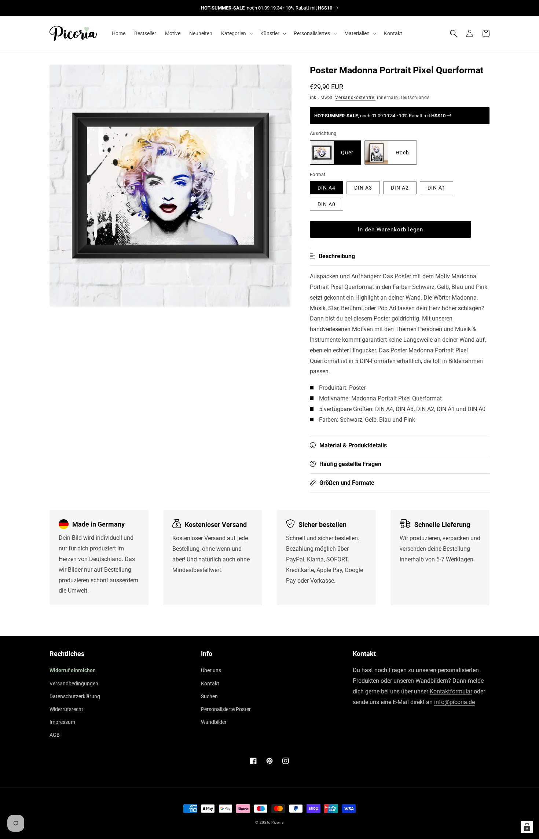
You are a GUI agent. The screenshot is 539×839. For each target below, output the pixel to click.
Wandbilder (214, 722)
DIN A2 (400, 188)
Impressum (62, 722)
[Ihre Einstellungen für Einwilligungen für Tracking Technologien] (527, 827)
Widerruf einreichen (73, 670)
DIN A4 (327, 188)
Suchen (209, 696)
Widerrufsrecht (66, 709)
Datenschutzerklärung (75, 696)
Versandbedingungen (74, 683)
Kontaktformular (451, 691)
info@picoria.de (454, 702)
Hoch (402, 152)
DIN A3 (363, 188)
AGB (55, 735)
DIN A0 (327, 204)
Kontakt (210, 683)
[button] (236, 33)
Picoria (277, 822)
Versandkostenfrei (355, 97)
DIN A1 (436, 188)
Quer (347, 152)
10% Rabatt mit (309, 8)
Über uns (211, 670)
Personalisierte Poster (226, 709)
